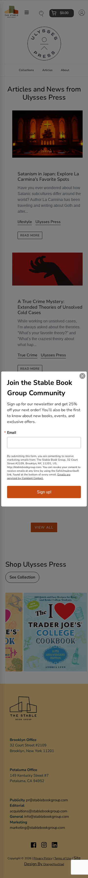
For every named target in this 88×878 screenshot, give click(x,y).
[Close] (82, 376)
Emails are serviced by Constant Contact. (38, 476)
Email (11, 432)
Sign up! (44, 492)
